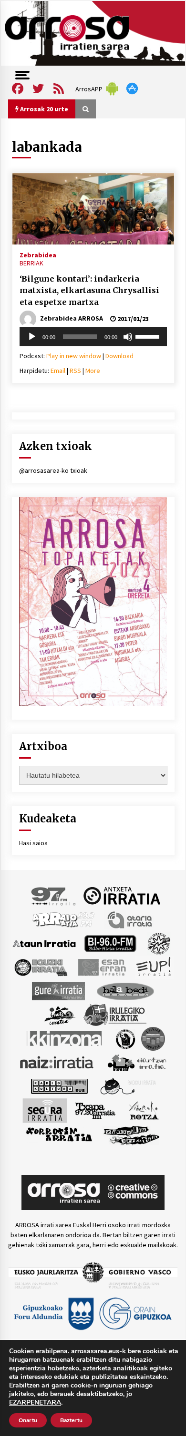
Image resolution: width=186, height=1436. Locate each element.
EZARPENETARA (35, 1402)
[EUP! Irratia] (154, 966)
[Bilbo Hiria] (110, 942)
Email (58, 370)
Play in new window (73, 356)
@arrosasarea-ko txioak (53, 470)
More (92, 370)
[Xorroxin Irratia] (59, 1134)
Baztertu (71, 1420)
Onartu (28, 1420)
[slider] (148, 335)
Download (119, 356)
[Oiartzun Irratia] (137, 1061)
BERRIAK (31, 263)
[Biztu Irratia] (159, 942)
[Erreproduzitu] (32, 337)
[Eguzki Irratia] (40, 966)
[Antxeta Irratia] (121, 895)
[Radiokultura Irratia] (59, 1085)
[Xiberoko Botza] (143, 1109)
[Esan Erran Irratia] (101, 966)
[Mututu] (128, 337)
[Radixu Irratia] (127, 1085)
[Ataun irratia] (44, 942)
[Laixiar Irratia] (153, 1038)
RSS (75, 370)
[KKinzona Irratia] (64, 1038)
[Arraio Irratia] (64, 919)
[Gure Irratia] (58, 990)
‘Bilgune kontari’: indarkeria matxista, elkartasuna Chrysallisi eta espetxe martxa (89, 290)
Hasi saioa (33, 843)
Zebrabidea (38, 254)
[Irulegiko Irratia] (115, 1014)
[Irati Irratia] (60, 1014)
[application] (93, 336)
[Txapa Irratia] (95, 1109)
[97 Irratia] (54, 895)
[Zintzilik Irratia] (131, 1134)
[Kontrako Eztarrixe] (125, 1038)
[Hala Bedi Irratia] (125, 990)
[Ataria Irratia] (130, 919)
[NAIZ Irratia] (57, 1061)
